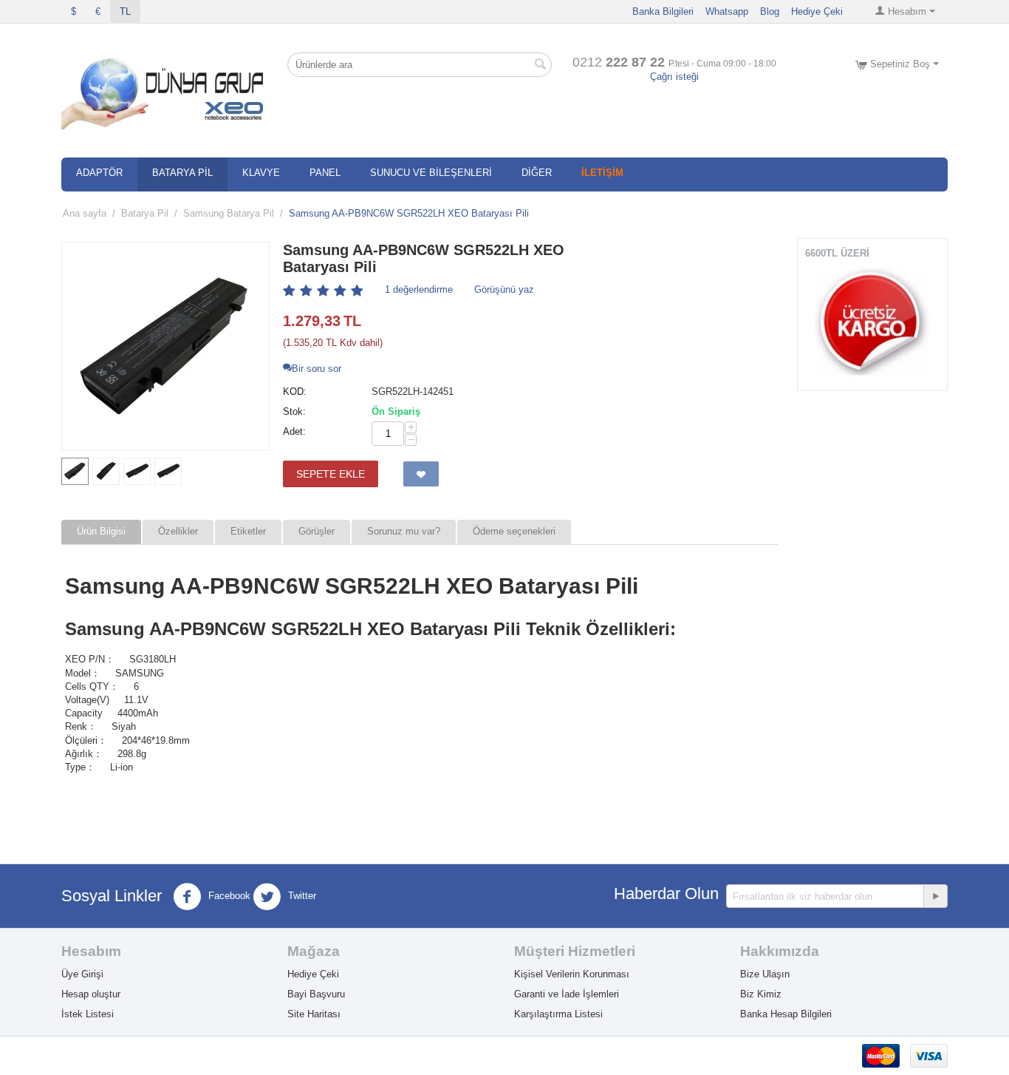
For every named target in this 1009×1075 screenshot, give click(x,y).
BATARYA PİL (182, 172)
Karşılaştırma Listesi (558, 1014)
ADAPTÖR (99, 172)
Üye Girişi (82, 974)
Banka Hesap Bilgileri (786, 1014)
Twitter (300, 896)
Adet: (294, 431)
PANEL (325, 172)
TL (125, 11)
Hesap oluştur (90, 994)
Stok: (294, 411)
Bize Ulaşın (765, 974)
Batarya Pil (144, 213)
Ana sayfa (84, 213)
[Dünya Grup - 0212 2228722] (165, 90)
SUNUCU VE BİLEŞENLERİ (431, 172)
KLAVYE (261, 172)
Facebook (227, 896)
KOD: (295, 391)
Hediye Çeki (817, 11)
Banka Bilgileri (663, 11)
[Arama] (540, 65)
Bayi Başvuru (316, 994)
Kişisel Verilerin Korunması (571, 974)
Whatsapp (726, 11)
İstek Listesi (87, 1014)
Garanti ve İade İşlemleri (566, 994)
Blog (769, 11)
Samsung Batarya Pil (228, 213)
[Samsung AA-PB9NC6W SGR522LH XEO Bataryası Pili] (165, 346)
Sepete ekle (330, 474)
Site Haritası (314, 1014)
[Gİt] (935, 896)
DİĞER (536, 172)
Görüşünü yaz (504, 289)
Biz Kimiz (760, 994)
